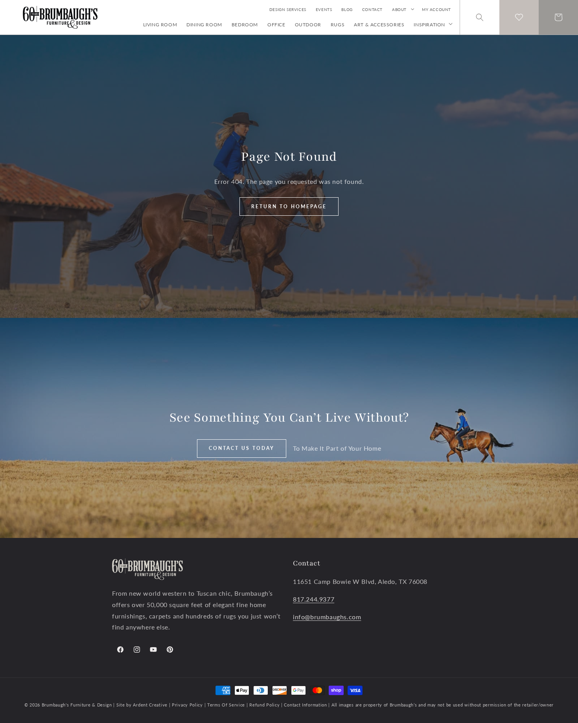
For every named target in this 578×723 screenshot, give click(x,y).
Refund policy (265, 704)
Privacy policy (187, 704)
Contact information (306, 704)
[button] (402, 9)
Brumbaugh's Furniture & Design (77, 704)
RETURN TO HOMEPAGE (289, 206)
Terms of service (227, 704)
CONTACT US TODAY (241, 448)
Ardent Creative (150, 704)
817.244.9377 (313, 599)
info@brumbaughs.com (327, 616)
